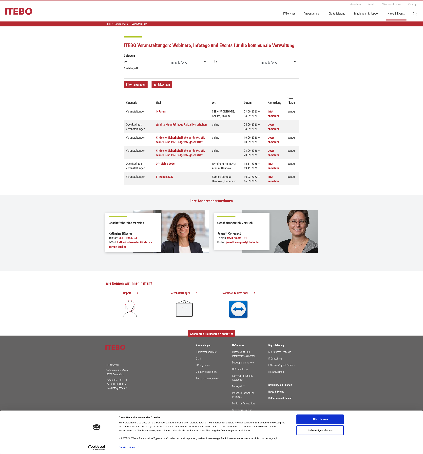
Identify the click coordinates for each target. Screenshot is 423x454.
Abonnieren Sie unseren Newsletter (211, 334)
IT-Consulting (275, 358)
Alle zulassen (320, 419)
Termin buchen (118, 246)
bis (215, 61)
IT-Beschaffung (240, 369)
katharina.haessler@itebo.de (134, 242)
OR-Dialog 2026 (165, 163)
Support (126, 293)
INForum (161, 111)
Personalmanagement (207, 378)
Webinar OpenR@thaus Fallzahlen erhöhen (181, 124)
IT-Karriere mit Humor (391, 4)
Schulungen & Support (366, 13)
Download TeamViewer (235, 293)
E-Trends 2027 (164, 176)
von (126, 61)
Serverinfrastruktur (242, 410)
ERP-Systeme (203, 365)
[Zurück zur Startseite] (16, 12)
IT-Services (289, 13)
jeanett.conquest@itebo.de (242, 242)
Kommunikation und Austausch (242, 377)
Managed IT (238, 386)
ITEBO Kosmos (276, 371)
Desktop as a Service (243, 362)
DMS (198, 358)
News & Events (396, 13)
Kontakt (371, 4)
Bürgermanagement (206, 352)
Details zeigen (127, 447)
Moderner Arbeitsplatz (243, 403)
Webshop (412, 4)
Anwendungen (312, 13)
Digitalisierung (337, 13)
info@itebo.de (119, 388)
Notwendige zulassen (320, 430)
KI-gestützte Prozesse (279, 352)
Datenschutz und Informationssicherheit (243, 354)
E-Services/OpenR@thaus (281, 365)
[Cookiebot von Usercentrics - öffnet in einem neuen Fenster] (96, 447)
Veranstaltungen (181, 293)
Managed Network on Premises (243, 394)
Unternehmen (355, 4)
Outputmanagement (206, 371)
